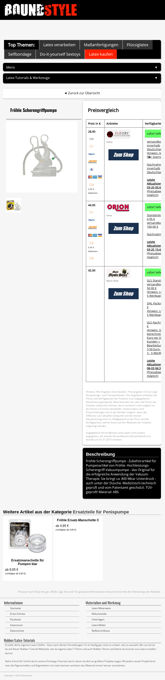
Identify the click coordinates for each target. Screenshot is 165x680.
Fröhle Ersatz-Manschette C (78, 520)
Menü (10, 67)
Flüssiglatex (137, 44)
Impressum (16, 625)
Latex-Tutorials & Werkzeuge (28, 78)
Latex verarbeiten (59, 44)
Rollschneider (99, 613)
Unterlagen (98, 619)
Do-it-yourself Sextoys (60, 54)
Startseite (15, 608)
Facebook (15, 619)
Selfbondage (19, 54)
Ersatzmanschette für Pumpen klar (27, 562)
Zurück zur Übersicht (84, 93)
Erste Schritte (17, 613)
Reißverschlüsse (101, 630)
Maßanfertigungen (101, 44)
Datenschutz (17, 630)
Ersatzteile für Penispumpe (101, 511)
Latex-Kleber (99, 625)
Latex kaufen (101, 54)
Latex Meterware (101, 608)
